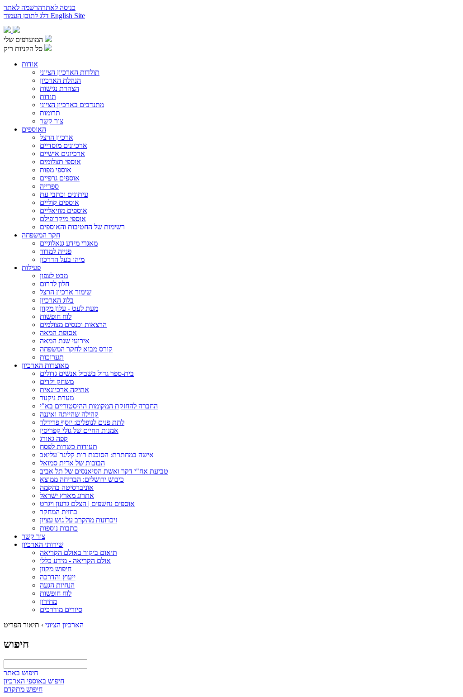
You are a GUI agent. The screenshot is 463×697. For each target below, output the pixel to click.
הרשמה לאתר (23, 7)
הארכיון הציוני (64, 625)
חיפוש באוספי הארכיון (34, 681)
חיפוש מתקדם (23, 689)
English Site (68, 15)
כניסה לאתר (59, 7)
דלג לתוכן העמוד (27, 15)
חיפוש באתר (21, 673)
